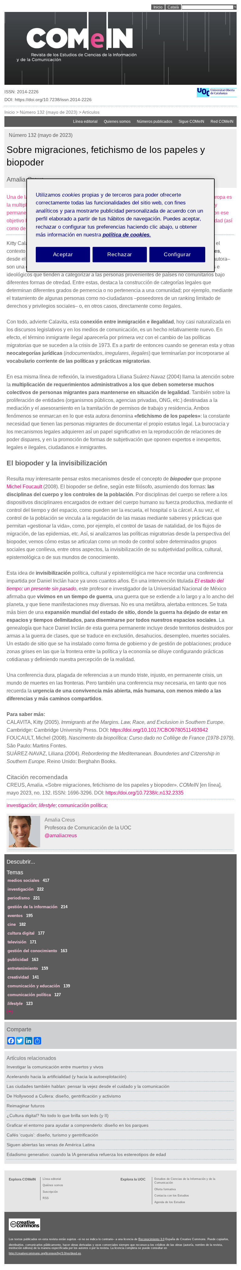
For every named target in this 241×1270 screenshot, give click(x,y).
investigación (21, 889)
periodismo (19, 898)
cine (12, 924)
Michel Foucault (24, 486)
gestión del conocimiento (32, 950)
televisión (17, 942)
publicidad (18, 959)
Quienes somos (117, 121)
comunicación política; (83, 805)
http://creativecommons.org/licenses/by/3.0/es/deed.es (45, 1253)
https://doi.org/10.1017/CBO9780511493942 (159, 730)
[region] (120, 225)
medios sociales (23, 880)
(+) (10, 1011)
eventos (15, 915)
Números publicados (154, 121)
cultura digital (21, 933)
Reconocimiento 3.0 (151, 1239)
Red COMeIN (222, 121)
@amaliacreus (61, 835)
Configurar (177, 255)
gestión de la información (32, 906)
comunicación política (29, 994)
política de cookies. (127, 235)
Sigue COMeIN (191, 121)
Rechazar (119, 255)
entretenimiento (23, 968)
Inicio (9, 112)
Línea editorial (85, 121)
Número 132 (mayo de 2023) (49, 112)
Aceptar (63, 255)
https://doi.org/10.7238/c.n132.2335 (144, 792)
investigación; (23, 805)
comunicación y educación (34, 986)
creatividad (18, 977)
